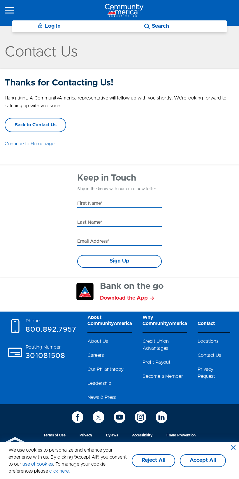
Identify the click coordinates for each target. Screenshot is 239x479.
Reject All (154, 460)
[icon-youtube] (119, 417)
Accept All (203, 460)
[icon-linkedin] (161, 417)
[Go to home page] (124, 10)
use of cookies (37, 464)
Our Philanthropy (105, 369)
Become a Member (163, 376)
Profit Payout (157, 362)
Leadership (99, 383)
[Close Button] (233, 448)
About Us (97, 341)
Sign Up (119, 261)
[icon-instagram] (140, 417)
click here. (59, 471)
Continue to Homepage (30, 143)
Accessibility (142, 435)
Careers (95, 355)
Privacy (86, 435)
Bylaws (112, 435)
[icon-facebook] (77, 417)
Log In (53, 26)
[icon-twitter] (98, 417)
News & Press (101, 397)
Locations (208, 341)
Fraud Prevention (181, 435)
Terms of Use (54, 435)
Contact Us (209, 355)
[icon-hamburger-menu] (9, 10)
